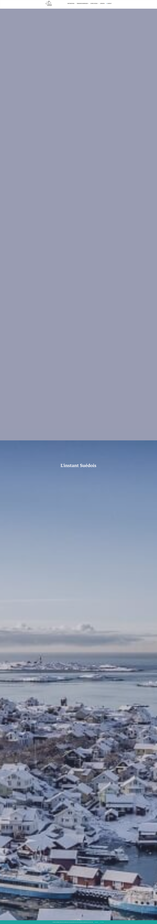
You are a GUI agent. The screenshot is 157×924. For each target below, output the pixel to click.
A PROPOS (102, 3)
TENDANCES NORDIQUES (82, 3)
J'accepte (96, 922)
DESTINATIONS (71, 3)
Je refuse (102, 922)
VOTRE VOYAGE (93, 3)
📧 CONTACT (109, 3)
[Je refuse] (155, 922)
